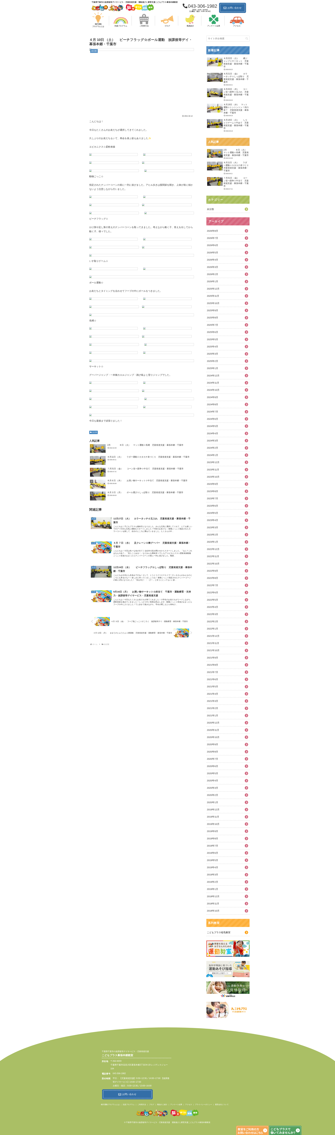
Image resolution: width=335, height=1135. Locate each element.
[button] (246, 38)
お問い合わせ (234, 8)
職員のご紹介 (162, 1104)
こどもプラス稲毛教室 (218, 932)
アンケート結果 (176, 1104)
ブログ (151, 1104)
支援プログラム (129, 1104)
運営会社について (222, 1104)
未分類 (94, 432)
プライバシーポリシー (203, 1104)
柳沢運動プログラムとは (110, 1104)
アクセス (188, 1104)
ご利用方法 (142, 1104)
